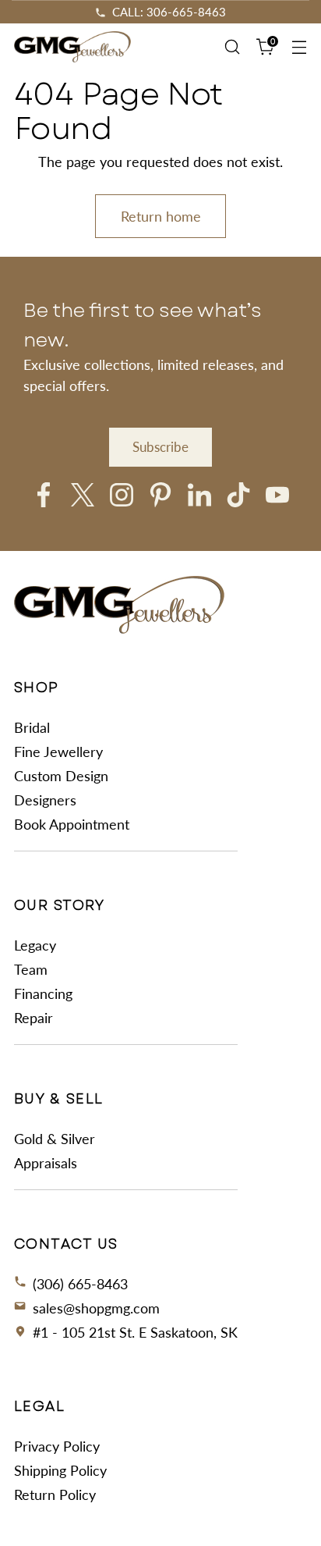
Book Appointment (71, 824)
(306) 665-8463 (80, 1283)
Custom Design (61, 775)
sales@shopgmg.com (96, 1308)
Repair (33, 1017)
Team (31, 969)
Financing (43, 993)
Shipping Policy (60, 1470)
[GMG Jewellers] (72, 47)
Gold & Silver (54, 1138)
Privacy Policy (57, 1446)
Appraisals (45, 1162)
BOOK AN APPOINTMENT (168, 12)
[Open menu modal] (299, 47)
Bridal (32, 727)
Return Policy (55, 1494)
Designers (45, 800)
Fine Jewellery (58, 751)
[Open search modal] (232, 47)
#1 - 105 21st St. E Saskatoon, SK (135, 1332)
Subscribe (160, 447)
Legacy (35, 945)
